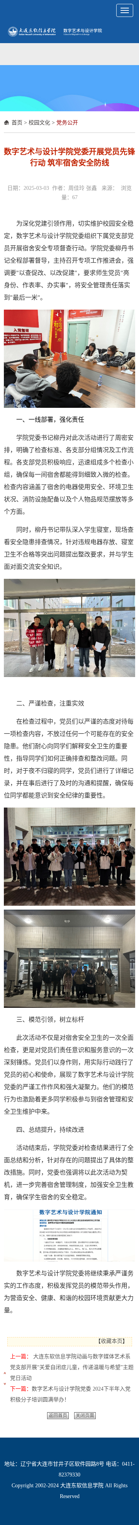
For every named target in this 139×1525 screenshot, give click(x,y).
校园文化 (39, 123)
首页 (17, 123)
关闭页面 (85, 1415)
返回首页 (58, 1415)
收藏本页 (111, 1341)
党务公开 (67, 123)
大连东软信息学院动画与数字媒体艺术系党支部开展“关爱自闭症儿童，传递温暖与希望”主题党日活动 (72, 1367)
